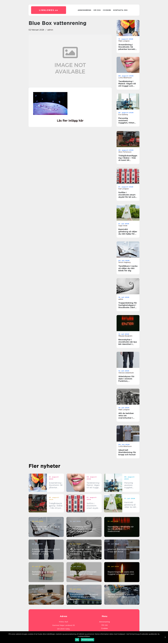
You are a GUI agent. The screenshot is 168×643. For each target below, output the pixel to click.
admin (50, 30)
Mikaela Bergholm (125, 336)
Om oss (97, 10)
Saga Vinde (122, 225)
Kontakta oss (120, 10)
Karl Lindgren (123, 189)
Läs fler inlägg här (70, 120)
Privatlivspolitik (87, 639)
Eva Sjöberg (123, 114)
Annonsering (84, 10)
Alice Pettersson (124, 152)
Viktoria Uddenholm (126, 373)
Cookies (107, 10)
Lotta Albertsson (125, 77)
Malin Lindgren (124, 41)
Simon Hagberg (124, 262)
